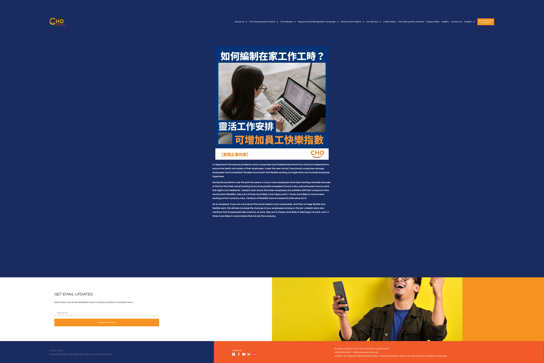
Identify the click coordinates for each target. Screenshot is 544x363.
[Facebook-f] (238, 354)
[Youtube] (243, 354)
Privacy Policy (56, 350)
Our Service (372, 22)
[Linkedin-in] (248, 354)
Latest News (389, 22)
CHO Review (286, 22)
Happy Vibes (432, 22)
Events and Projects (351, 22)
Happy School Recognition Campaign (317, 22)
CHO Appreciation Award (262, 22)
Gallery (445, 22)
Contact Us (456, 22)
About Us (239, 22)
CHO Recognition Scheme (411, 22)
